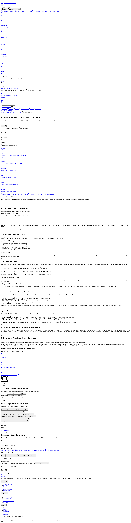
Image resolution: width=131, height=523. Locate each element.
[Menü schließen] (2, 5)
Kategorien (12, 9)
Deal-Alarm (14, 92)
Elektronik (5, 485)
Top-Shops (3, 493)
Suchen (2, 126)
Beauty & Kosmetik (7, 489)
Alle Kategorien (6, 490)
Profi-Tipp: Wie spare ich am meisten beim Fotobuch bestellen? (13, 421)
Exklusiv (11, 109)
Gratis (2, 101)
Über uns (3, 88)
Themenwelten (10, 110)
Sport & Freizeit (6, 488)
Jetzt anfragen (5, 81)
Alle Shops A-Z (4, 110)
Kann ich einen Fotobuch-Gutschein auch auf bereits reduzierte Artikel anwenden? (17, 416)
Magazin (2, 102)
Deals (2, 100)
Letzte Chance (25, 109)
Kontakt (16, 88)
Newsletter (5, 512)
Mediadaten (5, 514)
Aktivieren (24, 393)
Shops (18, 9)
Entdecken (5, 9)
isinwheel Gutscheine (7, 499)
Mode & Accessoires (7, 484)
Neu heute (4, 109)
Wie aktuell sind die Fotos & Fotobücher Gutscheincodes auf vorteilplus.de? (16, 414)
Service (2, 505)
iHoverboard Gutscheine (8, 501)
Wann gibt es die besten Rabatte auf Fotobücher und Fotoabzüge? (14, 418)
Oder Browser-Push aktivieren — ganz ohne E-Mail (12, 395)
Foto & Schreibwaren (17, 112)
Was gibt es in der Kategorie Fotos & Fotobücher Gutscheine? (13, 409)
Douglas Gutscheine (7, 496)
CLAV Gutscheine (7, 498)
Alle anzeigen (4, 148)
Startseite (2, 112)
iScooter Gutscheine (7, 497)
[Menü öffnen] (12, 107)
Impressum (12, 88)
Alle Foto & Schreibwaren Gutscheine (9, 375)
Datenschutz (7, 88)
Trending (17, 109)
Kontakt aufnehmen (5, 430)
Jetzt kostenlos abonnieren (40, 463)
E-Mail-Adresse (4, 393)
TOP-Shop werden (6, 107)
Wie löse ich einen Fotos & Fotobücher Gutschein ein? (12, 412)
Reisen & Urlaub (7, 486)
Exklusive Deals (5, 92)
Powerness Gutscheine (8, 502)
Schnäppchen (38, 109)
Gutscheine (3, 97)
